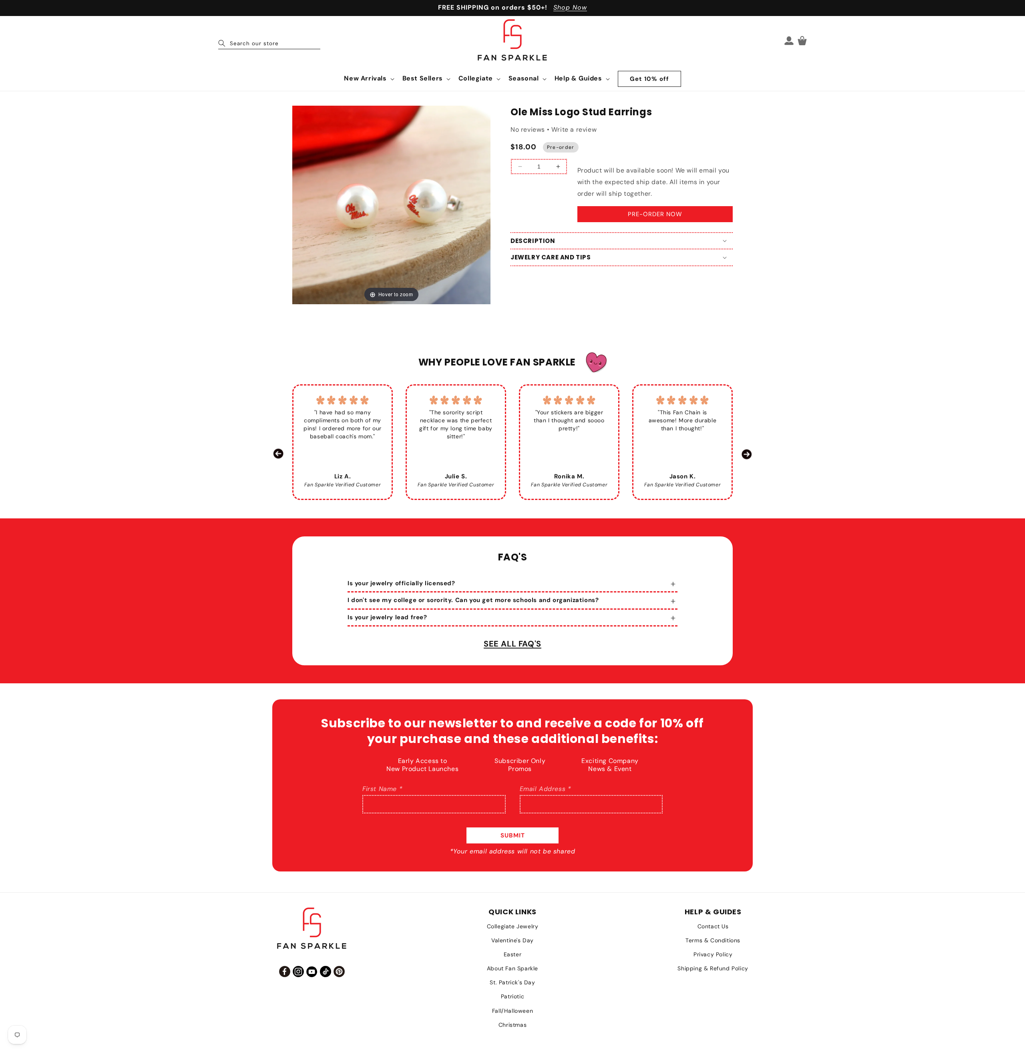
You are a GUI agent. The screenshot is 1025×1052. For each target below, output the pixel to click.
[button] (368, 79)
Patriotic (512, 996)
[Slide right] (747, 454)
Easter (513, 954)
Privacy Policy (712, 954)
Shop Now (570, 7)
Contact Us (713, 926)
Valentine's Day (512, 940)
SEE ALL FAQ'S (512, 643)
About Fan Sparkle (512, 968)
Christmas (512, 1024)
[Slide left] (278, 454)
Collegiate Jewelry (513, 926)
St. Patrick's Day (512, 982)
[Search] (221, 43)
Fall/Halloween (512, 1010)
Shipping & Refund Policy (712, 968)
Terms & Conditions (712, 940)
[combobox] (269, 40)
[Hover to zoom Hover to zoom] (391, 204)
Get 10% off (649, 79)
